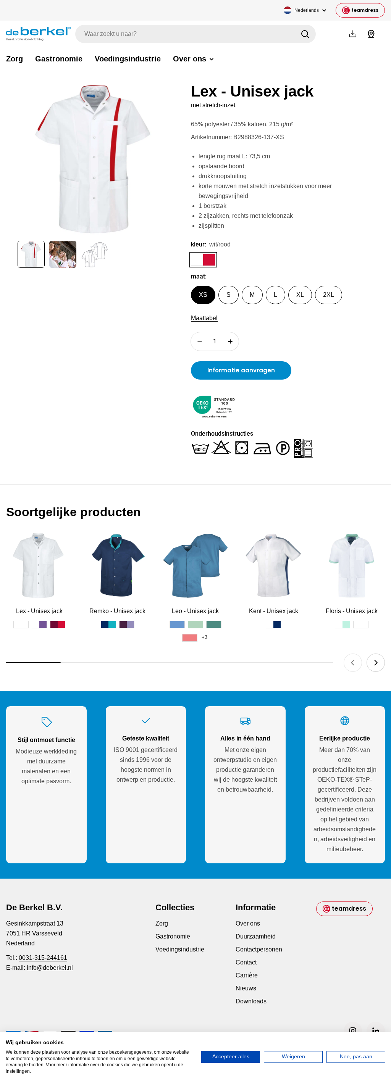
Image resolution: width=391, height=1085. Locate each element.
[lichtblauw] (177, 624)
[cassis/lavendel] (126, 624)
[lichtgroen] (195, 624)
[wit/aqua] (342, 624)
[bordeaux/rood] (57, 624)
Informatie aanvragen (241, 370)
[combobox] (195, 34)
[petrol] (213, 624)
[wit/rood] (203, 260)
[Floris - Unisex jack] (351, 565)
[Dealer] (371, 34)
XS (203, 294)
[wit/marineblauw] (273, 624)
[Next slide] (376, 663)
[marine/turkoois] (108, 624)
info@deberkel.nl (50, 967)
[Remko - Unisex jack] (117, 565)
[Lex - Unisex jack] (39, 565)
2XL (328, 294)
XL (300, 294)
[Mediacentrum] (352, 34)
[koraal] (189, 638)
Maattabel (204, 318)
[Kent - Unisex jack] (273, 565)
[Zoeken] (305, 34)
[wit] (21, 624)
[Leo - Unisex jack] (195, 565)
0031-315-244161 (43, 958)
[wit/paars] (39, 624)
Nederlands (306, 10)
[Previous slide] (353, 663)
